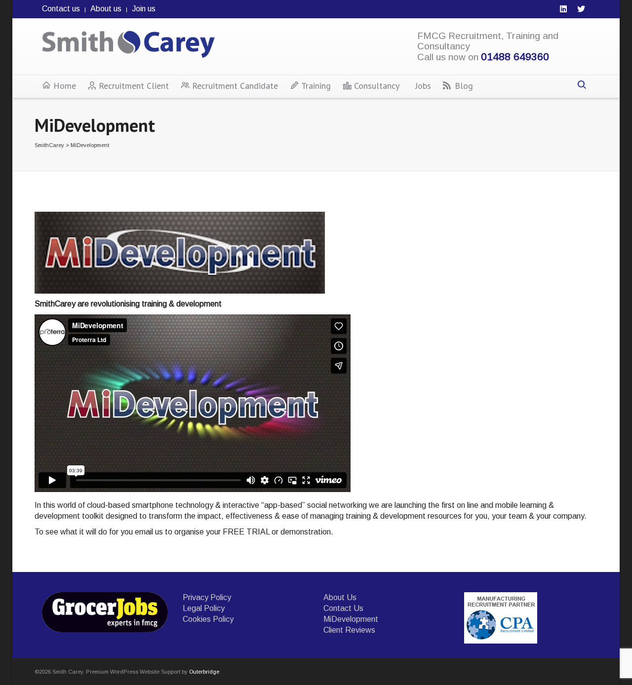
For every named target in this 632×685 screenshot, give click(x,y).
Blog (464, 85)
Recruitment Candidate (235, 85)
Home (64, 85)
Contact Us (343, 608)
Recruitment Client (134, 85)
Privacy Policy (207, 597)
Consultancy (376, 85)
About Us (339, 597)
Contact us (61, 8)
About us (105, 8)
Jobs (423, 85)
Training (316, 85)
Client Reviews (349, 630)
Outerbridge (204, 672)
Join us (144, 8)
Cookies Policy (208, 619)
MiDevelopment (350, 619)
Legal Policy (204, 608)
